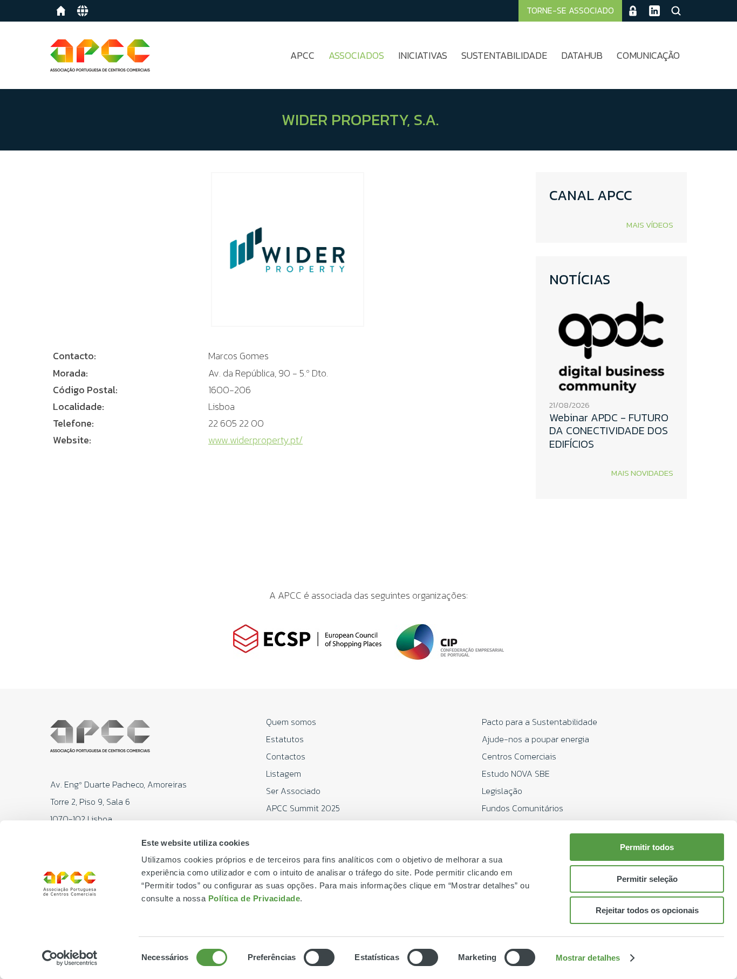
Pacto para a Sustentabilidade (539, 721)
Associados (356, 55)
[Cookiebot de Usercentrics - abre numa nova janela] (70, 958)
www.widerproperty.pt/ (255, 440)
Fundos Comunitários (522, 808)
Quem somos (291, 721)
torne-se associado (570, 10)
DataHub (582, 55)
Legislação (502, 790)
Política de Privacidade (254, 898)
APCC (302, 55)
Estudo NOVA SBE (516, 773)
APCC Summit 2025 (303, 808)
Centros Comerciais (519, 756)
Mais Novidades (642, 473)
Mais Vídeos (649, 224)
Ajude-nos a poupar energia (535, 738)
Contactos (285, 756)
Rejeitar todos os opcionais (647, 910)
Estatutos (285, 738)
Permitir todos (647, 847)
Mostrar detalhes (588, 957)
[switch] (319, 957)
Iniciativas (422, 55)
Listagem (283, 773)
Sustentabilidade (504, 55)
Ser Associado (293, 790)
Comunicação (648, 55)
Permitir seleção (647, 879)
